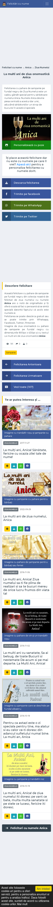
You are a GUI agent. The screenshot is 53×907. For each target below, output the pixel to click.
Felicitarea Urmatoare (27, 375)
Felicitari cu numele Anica (28, 828)
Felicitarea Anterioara (27, 364)
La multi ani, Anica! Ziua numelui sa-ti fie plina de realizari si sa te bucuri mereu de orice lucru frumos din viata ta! (26, 586)
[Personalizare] (7, 466)
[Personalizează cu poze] (26, 127)
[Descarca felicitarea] (14, 466)
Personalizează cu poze (28, 145)
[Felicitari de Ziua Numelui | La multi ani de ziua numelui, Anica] (26, 484)
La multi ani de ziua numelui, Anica (25, 518)
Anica (28, 67)
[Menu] (47, 4)
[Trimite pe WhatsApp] (20, 466)
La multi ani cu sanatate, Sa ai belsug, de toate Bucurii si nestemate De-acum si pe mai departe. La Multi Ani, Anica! (25, 658)
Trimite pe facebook (26, 194)
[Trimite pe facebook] (27, 466)
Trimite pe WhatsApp (27, 205)
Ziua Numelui (42, 67)
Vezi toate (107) (23, 386)
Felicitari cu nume (12, 67)
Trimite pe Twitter (25, 216)
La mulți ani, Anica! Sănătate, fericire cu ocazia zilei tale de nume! (25, 453)
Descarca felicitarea (26, 182)
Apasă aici (24, 164)
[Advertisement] (26, 36)
